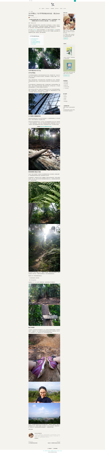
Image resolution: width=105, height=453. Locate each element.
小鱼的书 (61, 8)
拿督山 (54, 29)
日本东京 (65, 99)
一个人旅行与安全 (66, 88)
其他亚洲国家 (65, 101)
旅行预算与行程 (66, 85)
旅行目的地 (47, 8)
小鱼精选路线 (52, 8)
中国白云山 (34, 29)
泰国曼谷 (65, 98)
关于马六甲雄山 (34, 40)
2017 (29, 11)
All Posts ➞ (36, 438)
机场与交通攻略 (66, 83)
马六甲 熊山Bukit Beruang (34, 38)
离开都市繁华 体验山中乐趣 (36, 42)
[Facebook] (30, 1)
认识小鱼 (64, 8)
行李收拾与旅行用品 (66, 86)
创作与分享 (56, 8)
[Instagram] (32, 1)
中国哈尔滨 (65, 96)
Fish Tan (31, 17)
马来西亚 (43, 8)
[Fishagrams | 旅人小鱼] (52, 6)
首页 (39, 8)
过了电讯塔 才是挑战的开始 (36, 41)
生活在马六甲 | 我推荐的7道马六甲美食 (45, 126)
